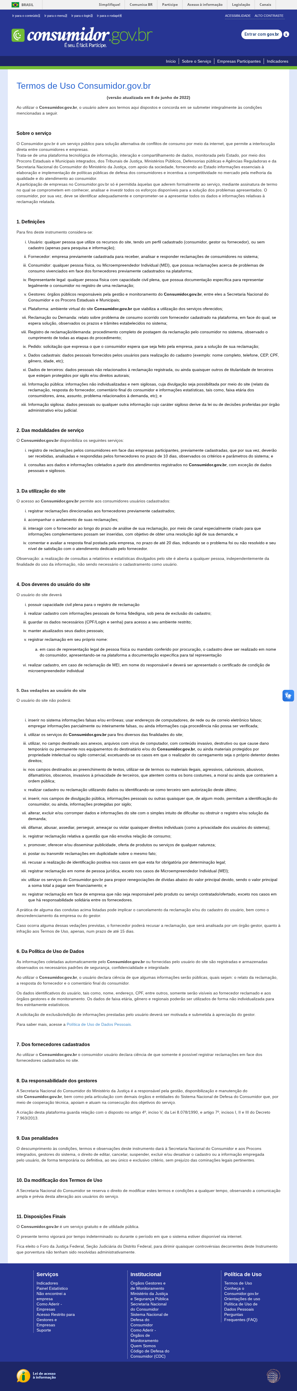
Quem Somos (143, 1345)
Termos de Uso (238, 1283)
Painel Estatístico (52, 1288)
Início (171, 61)
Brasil (21, 4)
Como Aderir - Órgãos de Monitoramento (144, 1335)
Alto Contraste (269, 15)
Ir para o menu (55, 15)
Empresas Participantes (239, 61)
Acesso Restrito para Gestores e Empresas (56, 1319)
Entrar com (262, 34)
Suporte (44, 1330)
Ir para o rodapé (109, 15)
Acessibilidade (238, 15)
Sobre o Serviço (196, 61)
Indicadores (277, 61)
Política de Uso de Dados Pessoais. (99, 1024)
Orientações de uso (242, 1298)
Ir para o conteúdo (26, 15)
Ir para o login (82, 15)
